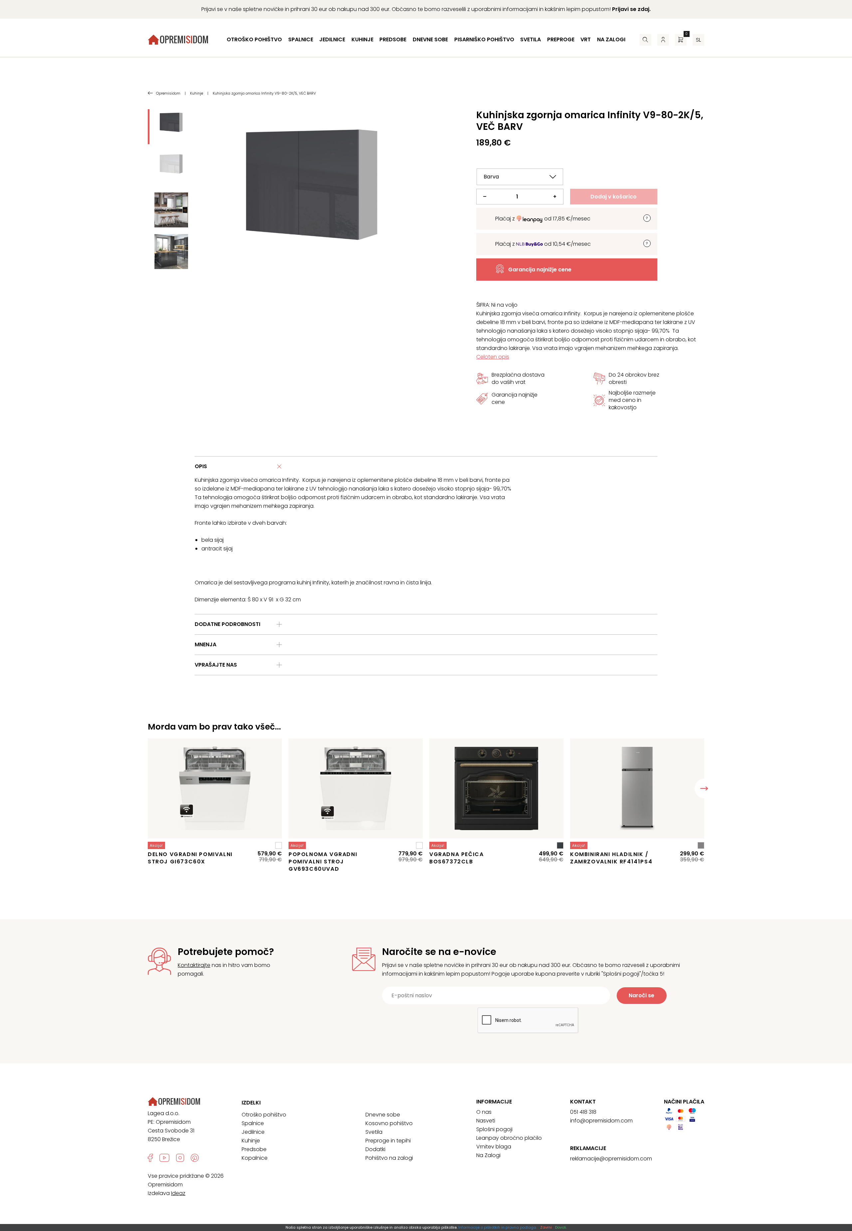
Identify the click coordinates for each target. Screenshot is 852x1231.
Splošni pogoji (494, 1129)
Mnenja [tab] (205, 644)
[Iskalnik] (645, 40)
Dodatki (375, 1149)
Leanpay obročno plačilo (509, 1138)
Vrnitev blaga (493, 1146)
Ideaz (178, 1193)
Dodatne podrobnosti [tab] (227, 624)
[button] (704, 788)
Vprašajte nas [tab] (216, 665)
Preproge (560, 39)
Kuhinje (362, 39)
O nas (484, 1112)
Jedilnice (332, 39)
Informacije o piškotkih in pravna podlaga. (497, 1227)
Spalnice (300, 39)
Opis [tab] (201, 466)
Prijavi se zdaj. (631, 9)
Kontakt (583, 1101)
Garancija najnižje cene (539, 269)
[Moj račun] (663, 40)
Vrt (585, 39)
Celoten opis (492, 357)
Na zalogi (611, 39)
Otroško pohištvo (254, 39)
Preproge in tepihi (388, 1140)
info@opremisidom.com (601, 1120)
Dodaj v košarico (613, 196)
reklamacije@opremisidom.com (611, 1158)
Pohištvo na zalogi (389, 1158)
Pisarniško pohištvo (484, 39)
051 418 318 (583, 1112)
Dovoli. (561, 1227)
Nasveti (485, 1120)
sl (698, 40)
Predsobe (392, 39)
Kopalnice (255, 1158)
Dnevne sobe (430, 39)
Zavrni (546, 1227)
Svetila (530, 39)
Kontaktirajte (194, 965)
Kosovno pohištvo (389, 1123)
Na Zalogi (488, 1155)
